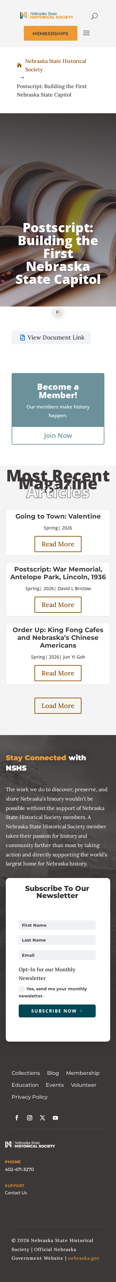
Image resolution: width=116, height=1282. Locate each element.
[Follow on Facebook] (17, 1118)
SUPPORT (14, 1185)
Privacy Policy (30, 1097)
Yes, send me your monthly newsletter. (53, 992)
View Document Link (56, 337)
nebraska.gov (84, 1258)
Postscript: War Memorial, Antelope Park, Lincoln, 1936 (58, 573)
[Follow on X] (42, 1118)
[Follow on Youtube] (55, 1118)
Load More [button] (58, 706)
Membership (83, 1073)
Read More (58, 544)
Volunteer (84, 1085)
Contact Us (16, 1193)
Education (25, 1085)
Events (55, 1085)
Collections (26, 1073)
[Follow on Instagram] (29, 1118)
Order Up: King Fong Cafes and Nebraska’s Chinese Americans (58, 637)
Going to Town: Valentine (58, 516)
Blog (53, 1073)
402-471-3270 (19, 1169)
